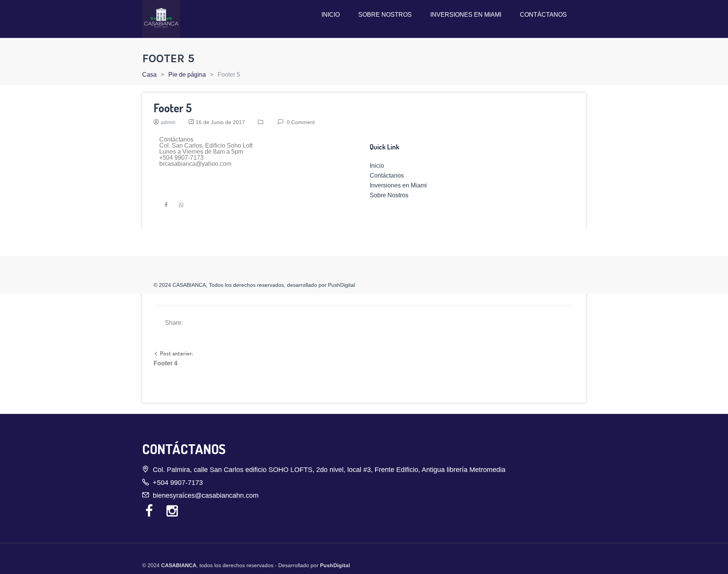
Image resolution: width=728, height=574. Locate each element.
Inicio (331, 14)
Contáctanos (543, 14)
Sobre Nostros (385, 14)
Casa (149, 74)
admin (168, 122)
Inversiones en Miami (465, 14)
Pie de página (187, 74)
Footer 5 (173, 108)
